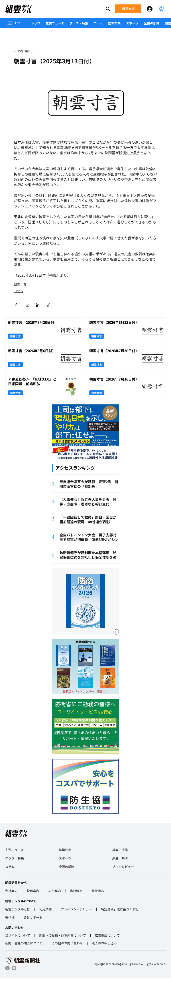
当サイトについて (17, 935)
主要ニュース (55, 23)
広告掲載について (107, 935)
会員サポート (33, 917)
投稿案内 (33, 890)
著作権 (9, 917)
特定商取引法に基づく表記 (119, 909)
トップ (35, 23)
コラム (98, 23)
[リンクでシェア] (49, 305)
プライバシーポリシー (76, 909)
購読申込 (98, 890)
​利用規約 (45, 909)
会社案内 (11, 890)
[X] (7, 968)
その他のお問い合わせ (67, 943)
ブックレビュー (123, 866)
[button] (161, 9)
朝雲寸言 (20, 284)
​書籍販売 (76, 890)
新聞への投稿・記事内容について (62, 935)
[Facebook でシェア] (16, 305)
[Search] (108, 8)
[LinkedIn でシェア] (38, 305)
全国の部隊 (151, 23)
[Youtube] (14, 968)
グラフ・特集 (78, 23)
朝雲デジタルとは (17, 909)
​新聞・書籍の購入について (24, 943)
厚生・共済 (120, 858)
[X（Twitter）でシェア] (27, 305)
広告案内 (54, 890)
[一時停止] (116, 632)
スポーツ (132, 23)
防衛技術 (114, 23)
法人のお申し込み (104, 943)
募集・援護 (120, 849)
